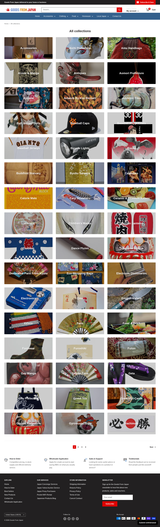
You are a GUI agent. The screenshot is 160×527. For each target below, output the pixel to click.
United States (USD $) (13, 515)
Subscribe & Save (147, 2)
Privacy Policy (75, 491)
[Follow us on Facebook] (64, 518)
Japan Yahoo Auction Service (48, 488)
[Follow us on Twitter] (69, 518)
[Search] (119, 9)
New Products (9, 495)
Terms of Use (75, 495)
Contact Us (117, 16)
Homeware (86, 16)
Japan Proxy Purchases (46, 491)
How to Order (9, 488)
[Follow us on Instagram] (73, 518)
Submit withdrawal (147, 522)
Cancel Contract (76, 498)
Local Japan (101, 16)
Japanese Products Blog (46, 498)
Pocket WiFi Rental (44, 495)
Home (37, 16)
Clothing (62, 16)
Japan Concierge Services (47, 484)
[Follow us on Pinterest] (77, 518)
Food (74, 16)
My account (131, 11)
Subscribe (110, 504)
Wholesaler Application (13, 502)
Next (151, 447)
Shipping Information (78, 484)
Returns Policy (75, 488)
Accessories (48, 16)
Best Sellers (9, 491)
